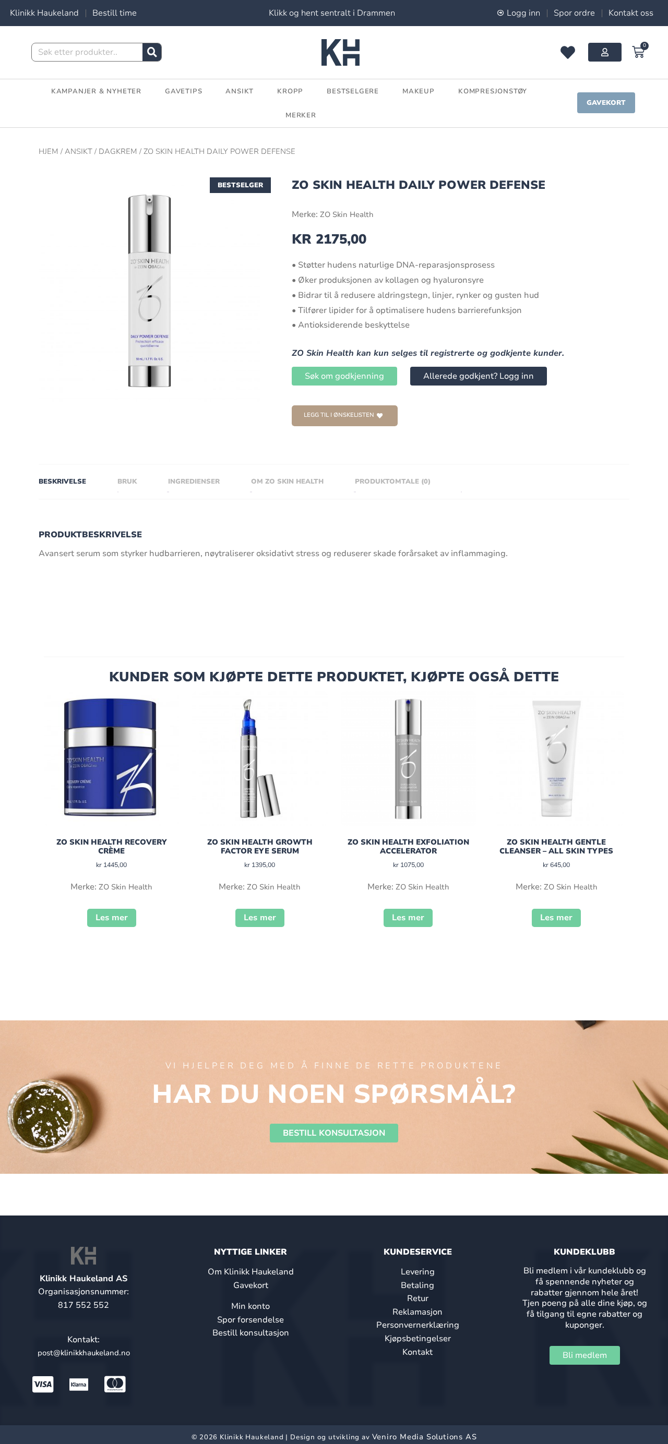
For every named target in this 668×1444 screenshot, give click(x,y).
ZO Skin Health (347, 214)
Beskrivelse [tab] (62, 481)
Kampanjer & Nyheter (96, 91)
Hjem (48, 151)
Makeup (418, 91)
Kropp (290, 91)
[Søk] (151, 52)
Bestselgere (353, 91)
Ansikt (239, 91)
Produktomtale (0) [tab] (393, 481)
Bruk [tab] (127, 481)
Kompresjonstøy (492, 91)
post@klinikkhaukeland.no (84, 1352)
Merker (300, 115)
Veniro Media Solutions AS (424, 1436)
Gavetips (183, 91)
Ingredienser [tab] (194, 481)
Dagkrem (118, 151)
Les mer (112, 917)
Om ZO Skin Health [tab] (287, 481)
